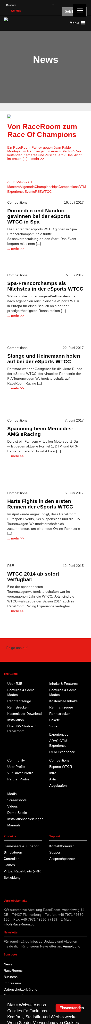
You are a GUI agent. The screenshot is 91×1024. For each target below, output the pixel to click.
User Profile (16, 767)
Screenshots (16, 800)
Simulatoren (13, 852)
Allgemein (27, 187)
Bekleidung (12, 877)
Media (16, 11)
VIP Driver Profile (20, 773)
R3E (38, 191)
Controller (11, 859)
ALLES (12, 182)
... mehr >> (35, 159)
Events (30, 191)
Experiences (58, 734)
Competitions (68, 187)
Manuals (13, 825)
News (8, 964)
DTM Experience (62, 752)
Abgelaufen (58, 785)
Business (10, 977)
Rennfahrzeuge (19, 701)
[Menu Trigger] (79, 10)
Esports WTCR (60, 767)
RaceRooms (13, 970)
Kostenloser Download (24, 714)
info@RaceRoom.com (20, 924)
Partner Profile (18, 779)
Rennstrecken (18, 707)
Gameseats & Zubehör (21, 846)
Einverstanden (70, 1008)
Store (53, 726)
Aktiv (53, 779)
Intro (52, 773)
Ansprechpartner (62, 859)
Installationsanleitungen (25, 819)
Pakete (54, 720)
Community (16, 760)
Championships (46, 187)
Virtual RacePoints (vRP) (22, 871)
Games (9, 865)
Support (55, 852)
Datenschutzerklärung (20, 989)
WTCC (46, 191)
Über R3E (14, 683)
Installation (15, 720)
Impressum (12, 983)
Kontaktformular (61, 846)
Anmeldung (71, 946)
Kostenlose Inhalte (63, 701)
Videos (12, 806)
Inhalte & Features (63, 683)
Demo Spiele (17, 813)
